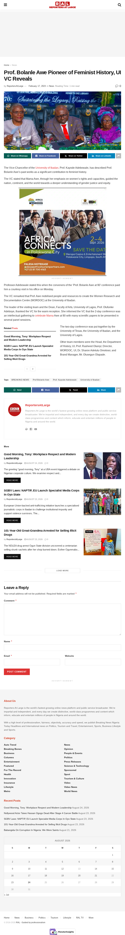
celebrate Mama (44, 315)
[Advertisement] (62, 34)
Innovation (10, 778)
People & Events (73, 753)
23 (12, 882)
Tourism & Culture (74, 778)
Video (67, 782)
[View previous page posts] (27, 369)
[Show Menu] (5, 5)
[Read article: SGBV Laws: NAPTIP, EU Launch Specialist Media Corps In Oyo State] (102, 502)
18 (46, 875)
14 (96, 869)
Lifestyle (9, 787)
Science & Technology (76, 766)
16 (12, 875)
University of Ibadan (90, 380)
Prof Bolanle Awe (41, 380)
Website (69, 656)
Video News (70, 787)
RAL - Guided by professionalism (30, 922)
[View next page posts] (32, 369)
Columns (9, 757)
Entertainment (12, 761)
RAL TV (80, 917)
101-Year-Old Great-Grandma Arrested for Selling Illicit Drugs (35, 824)
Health (7, 774)
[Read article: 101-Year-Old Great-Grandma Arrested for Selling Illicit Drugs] (102, 542)
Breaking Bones (13, 749)
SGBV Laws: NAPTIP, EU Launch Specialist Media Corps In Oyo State (40, 819)
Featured (9, 766)
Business (9, 753)
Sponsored (70, 770)
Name (8, 641)
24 (29, 882)
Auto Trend (10, 744)
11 (46, 869)
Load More (62, 571)
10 (29, 869)
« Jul (6, 894)
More (91, 917)
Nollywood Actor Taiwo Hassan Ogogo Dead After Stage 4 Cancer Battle (41, 813)
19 (62, 875)
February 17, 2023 (37, 86)
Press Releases (72, 761)
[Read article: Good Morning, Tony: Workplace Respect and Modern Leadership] (102, 465)
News (14, 65)
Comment (10, 600)
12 (62, 869)
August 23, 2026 (34, 499)
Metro (7, 791)
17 (29, 875)
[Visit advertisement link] (62, 232)
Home (6, 65)
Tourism (54, 917)
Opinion (68, 749)
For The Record (12, 770)
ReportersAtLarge (15, 86)
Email (8, 655)
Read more (14, 480)
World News (70, 791)
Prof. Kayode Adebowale (65, 380)
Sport (67, 774)
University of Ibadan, (47, 167)
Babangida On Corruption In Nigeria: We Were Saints (31, 830)
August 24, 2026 (34, 463)
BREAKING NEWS (20, 380)
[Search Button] (119, 5)
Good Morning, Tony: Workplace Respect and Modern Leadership (38, 807)
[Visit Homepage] (62, 5)
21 (96, 875)
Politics (68, 757)
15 (112, 869)
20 (79, 875)
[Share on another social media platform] (118, 155)
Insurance (9, 782)
